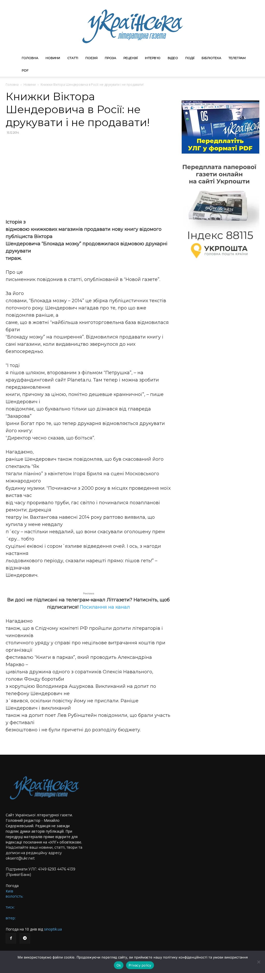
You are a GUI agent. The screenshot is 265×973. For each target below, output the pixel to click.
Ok (118, 965)
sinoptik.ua (53, 929)
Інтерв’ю (152, 58)
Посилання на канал (105, 607)
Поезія (91, 58)
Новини (53, 58)
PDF (25, 70)
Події (189, 58)
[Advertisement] (88, 176)
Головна (30, 58)
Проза (110, 58)
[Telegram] (25, 938)
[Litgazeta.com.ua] (132, 26)
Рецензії (130, 58)
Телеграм (237, 58)
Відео (173, 58)
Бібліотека (211, 58)
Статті (72, 58)
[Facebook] (11, 938)
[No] (258, 961)
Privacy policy (140, 965)
